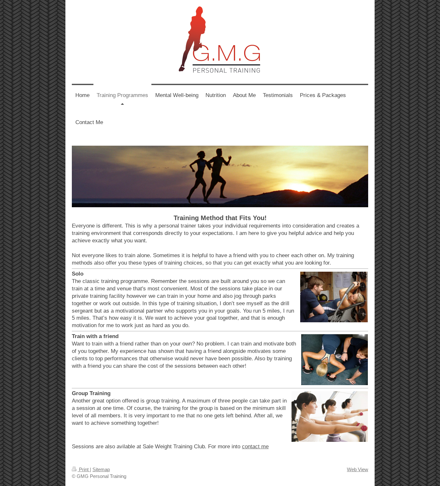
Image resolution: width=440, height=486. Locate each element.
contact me (255, 446)
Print (84, 469)
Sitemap (101, 469)
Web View (357, 469)
